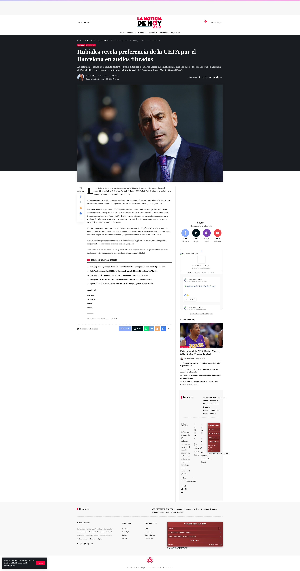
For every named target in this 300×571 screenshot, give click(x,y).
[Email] (213, 77)
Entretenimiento (213, 404)
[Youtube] (217, 236)
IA (204, 404)
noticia (205, 413)
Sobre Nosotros (184, 425)
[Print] (217, 77)
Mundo (206, 401)
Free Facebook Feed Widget (202, 314)
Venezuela (214, 401)
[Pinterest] (182, 489)
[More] (221, 77)
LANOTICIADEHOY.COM (218, 453)
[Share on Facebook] (199, 77)
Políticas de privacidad (21, 563)
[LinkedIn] (182, 493)
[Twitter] (81, 22)
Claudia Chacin (91, 76)
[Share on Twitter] (202, 77)
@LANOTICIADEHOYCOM (214, 397)
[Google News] (88, 22)
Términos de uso (9, 565)
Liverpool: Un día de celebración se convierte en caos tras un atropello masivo (121, 279)
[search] (208, 22)
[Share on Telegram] (210, 77)
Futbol (81, 45)
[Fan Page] (201, 251)
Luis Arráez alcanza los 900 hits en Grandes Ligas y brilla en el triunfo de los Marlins (123, 271)
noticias (213, 413)
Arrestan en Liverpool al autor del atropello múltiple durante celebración (119, 275)
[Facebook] (79, 22)
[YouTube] (85, 22)
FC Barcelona (106, 319)
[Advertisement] (150, 7)
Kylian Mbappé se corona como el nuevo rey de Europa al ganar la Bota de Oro (121, 284)
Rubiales (115, 319)
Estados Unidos (209, 410)
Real (218, 410)
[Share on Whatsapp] (206, 77)
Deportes (90, 45)
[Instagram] (207, 236)
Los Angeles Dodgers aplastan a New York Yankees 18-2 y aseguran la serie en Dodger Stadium (127, 267)
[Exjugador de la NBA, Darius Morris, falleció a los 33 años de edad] (201, 335)
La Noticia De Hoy (200, 265)
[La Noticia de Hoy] (150, 22)
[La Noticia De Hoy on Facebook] (201, 259)
